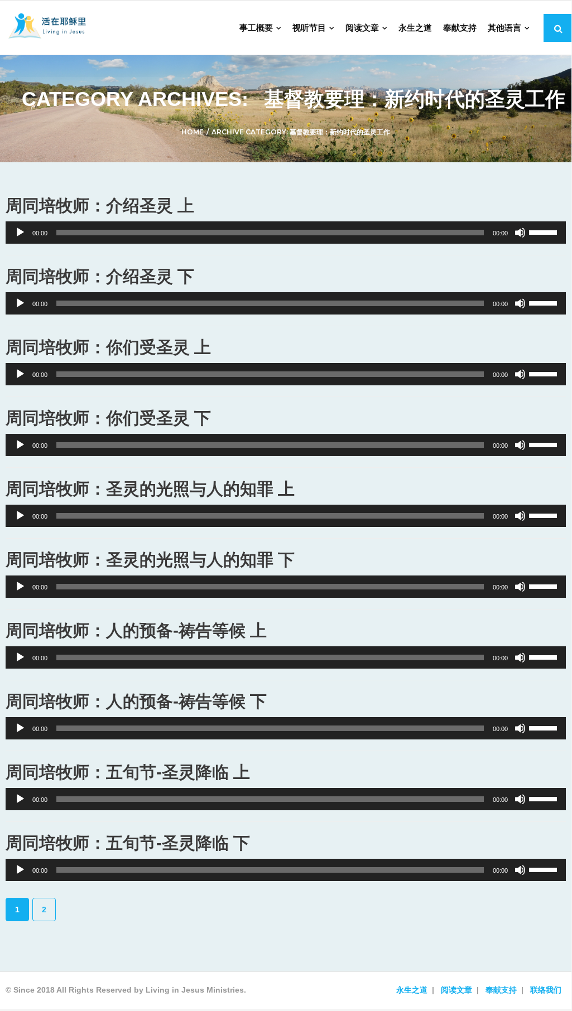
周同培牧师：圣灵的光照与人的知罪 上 (150, 489)
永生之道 (411, 989)
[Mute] (520, 232)
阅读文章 (456, 989)
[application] (286, 232)
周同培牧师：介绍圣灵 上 (100, 205)
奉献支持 (501, 989)
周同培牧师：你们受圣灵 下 (108, 418)
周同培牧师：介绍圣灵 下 (100, 276)
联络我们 (545, 989)
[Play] (20, 232)
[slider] (544, 231)
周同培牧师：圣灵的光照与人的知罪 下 (150, 559)
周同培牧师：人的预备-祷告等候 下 (136, 701)
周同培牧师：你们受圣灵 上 (108, 347)
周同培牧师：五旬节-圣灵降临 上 (128, 772)
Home (192, 132)
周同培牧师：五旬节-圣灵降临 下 (128, 843)
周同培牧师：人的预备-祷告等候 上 (136, 630)
